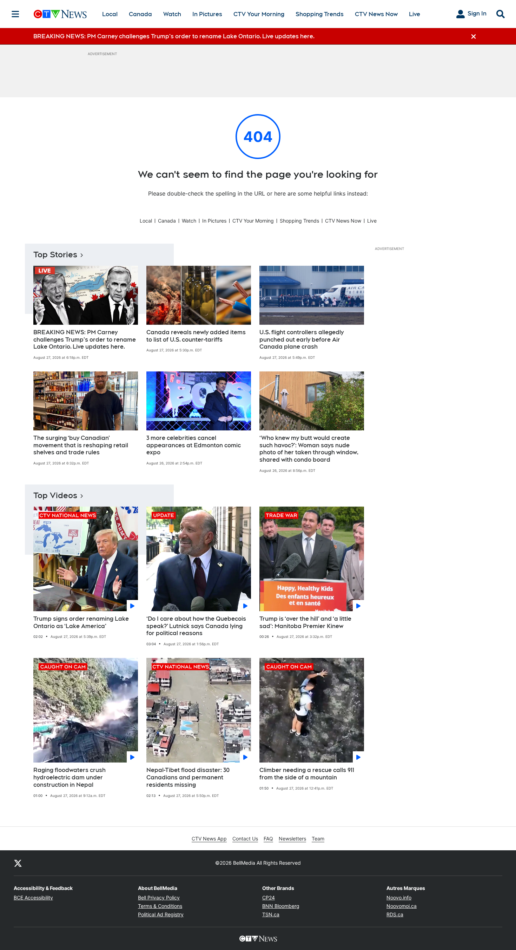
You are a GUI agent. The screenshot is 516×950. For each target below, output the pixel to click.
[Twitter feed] (18, 863)
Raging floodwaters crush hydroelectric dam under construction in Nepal (69, 777)
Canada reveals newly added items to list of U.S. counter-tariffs (196, 336)
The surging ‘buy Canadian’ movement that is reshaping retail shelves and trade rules (80, 445)
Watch (172, 14)
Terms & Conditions (160, 906)
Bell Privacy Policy (159, 897)
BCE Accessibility (33, 897)
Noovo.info (398, 897)
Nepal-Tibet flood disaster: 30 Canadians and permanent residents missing (188, 777)
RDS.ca (394, 914)
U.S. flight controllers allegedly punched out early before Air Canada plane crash (301, 339)
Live (414, 14)
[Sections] (15, 14)
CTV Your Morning (258, 14)
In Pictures (207, 14)
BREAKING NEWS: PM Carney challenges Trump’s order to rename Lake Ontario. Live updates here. (84, 339)
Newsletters (292, 839)
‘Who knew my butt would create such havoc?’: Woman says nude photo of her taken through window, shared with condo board (308, 449)
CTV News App (209, 839)
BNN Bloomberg (280, 906)
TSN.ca (270, 914)
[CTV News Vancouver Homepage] (60, 14)
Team (318, 839)
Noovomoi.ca (401, 906)
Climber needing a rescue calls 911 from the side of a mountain (306, 774)
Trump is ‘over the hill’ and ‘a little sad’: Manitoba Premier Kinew (305, 622)
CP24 (268, 897)
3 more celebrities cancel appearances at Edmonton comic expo (193, 445)
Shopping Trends (320, 14)
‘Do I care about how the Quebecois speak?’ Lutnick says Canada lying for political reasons (196, 626)
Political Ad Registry (161, 914)
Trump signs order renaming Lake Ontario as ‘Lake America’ (81, 622)
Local (110, 14)
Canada (140, 14)
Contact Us (245, 839)
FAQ (268, 839)
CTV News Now (376, 14)
